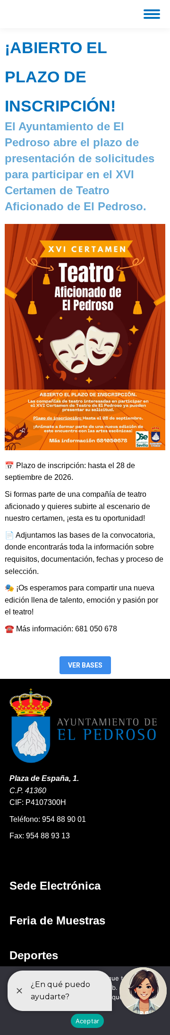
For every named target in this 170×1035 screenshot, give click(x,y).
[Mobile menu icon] (152, 14)
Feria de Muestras (57, 920)
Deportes (33, 955)
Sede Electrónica (55, 885)
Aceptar (88, 1021)
